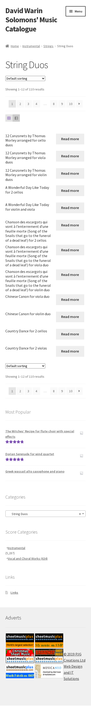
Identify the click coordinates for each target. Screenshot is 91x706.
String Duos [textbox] (44, 514)
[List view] (16, 118)
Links (14, 592)
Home (15, 46)
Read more (70, 138)
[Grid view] (9, 118)
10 (70, 104)
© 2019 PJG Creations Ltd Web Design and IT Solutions (74, 666)
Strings (48, 46)
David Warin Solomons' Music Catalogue (31, 20)
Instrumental (31, 46)
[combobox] (45, 513)
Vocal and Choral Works (28, 558)
